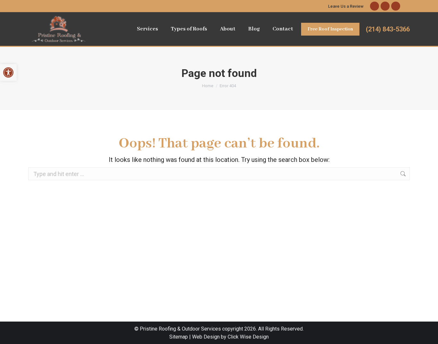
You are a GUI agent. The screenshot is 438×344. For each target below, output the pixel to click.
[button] (8, 72)
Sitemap (178, 337)
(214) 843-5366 (388, 29)
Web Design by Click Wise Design (230, 337)
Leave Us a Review (346, 6)
